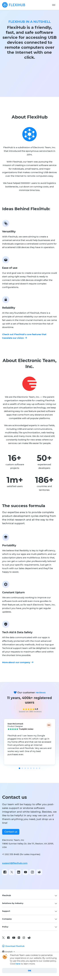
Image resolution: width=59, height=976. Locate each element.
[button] (19, 768)
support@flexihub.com (14, 863)
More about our (16, 662)
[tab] (29, 895)
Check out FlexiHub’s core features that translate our (24, 336)
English (9, 951)
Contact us (10, 831)
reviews (41, 692)
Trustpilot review (26, 729)
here (17, 963)
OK (29, 970)
